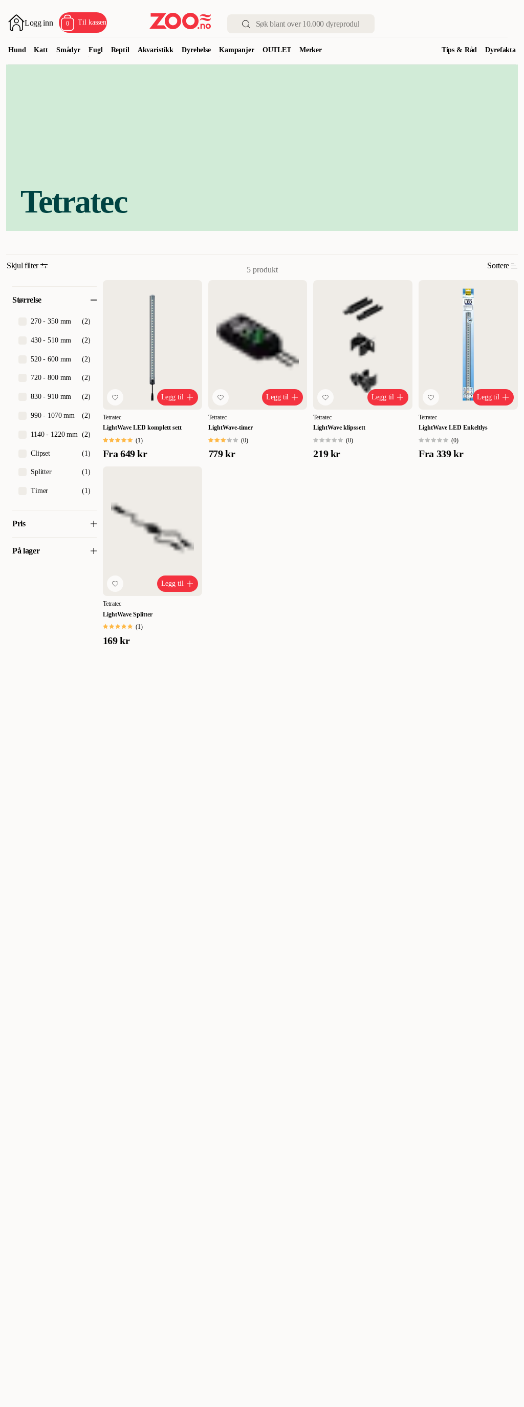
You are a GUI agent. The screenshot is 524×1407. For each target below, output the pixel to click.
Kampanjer (236, 50)
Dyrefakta (500, 50)
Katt (41, 50)
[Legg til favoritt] (115, 397)
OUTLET (277, 50)
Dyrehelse (196, 50)
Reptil (120, 50)
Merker (310, 50)
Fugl (95, 50)
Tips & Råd (459, 50)
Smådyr (68, 50)
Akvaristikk (155, 50)
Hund (17, 50)
